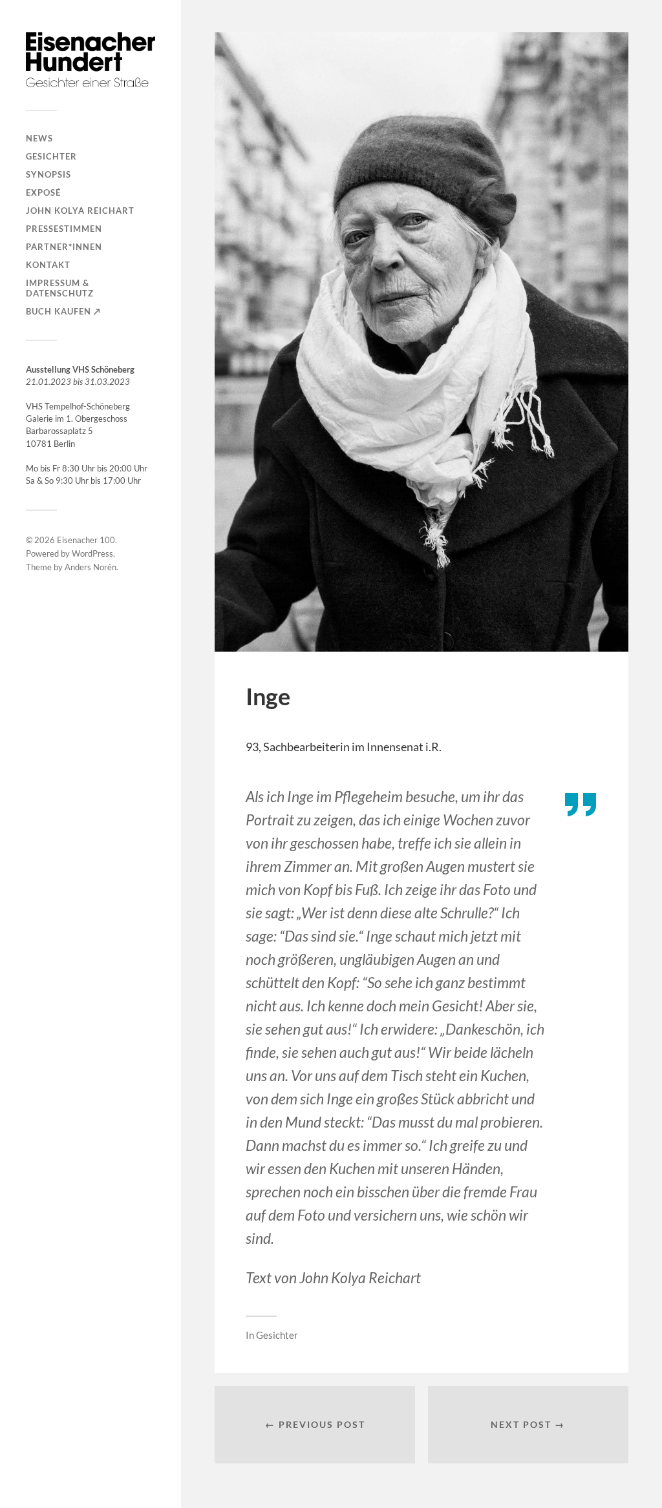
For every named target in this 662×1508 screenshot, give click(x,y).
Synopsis (48, 174)
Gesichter (51, 156)
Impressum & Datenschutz (60, 288)
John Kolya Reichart (80, 210)
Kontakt (48, 265)
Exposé (43, 192)
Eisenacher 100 (86, 540)
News (39, 138)
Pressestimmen (64, 228)
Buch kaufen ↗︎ (63, 311)
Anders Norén (90, 567)
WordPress (92, 553)
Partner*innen (64, 247)
